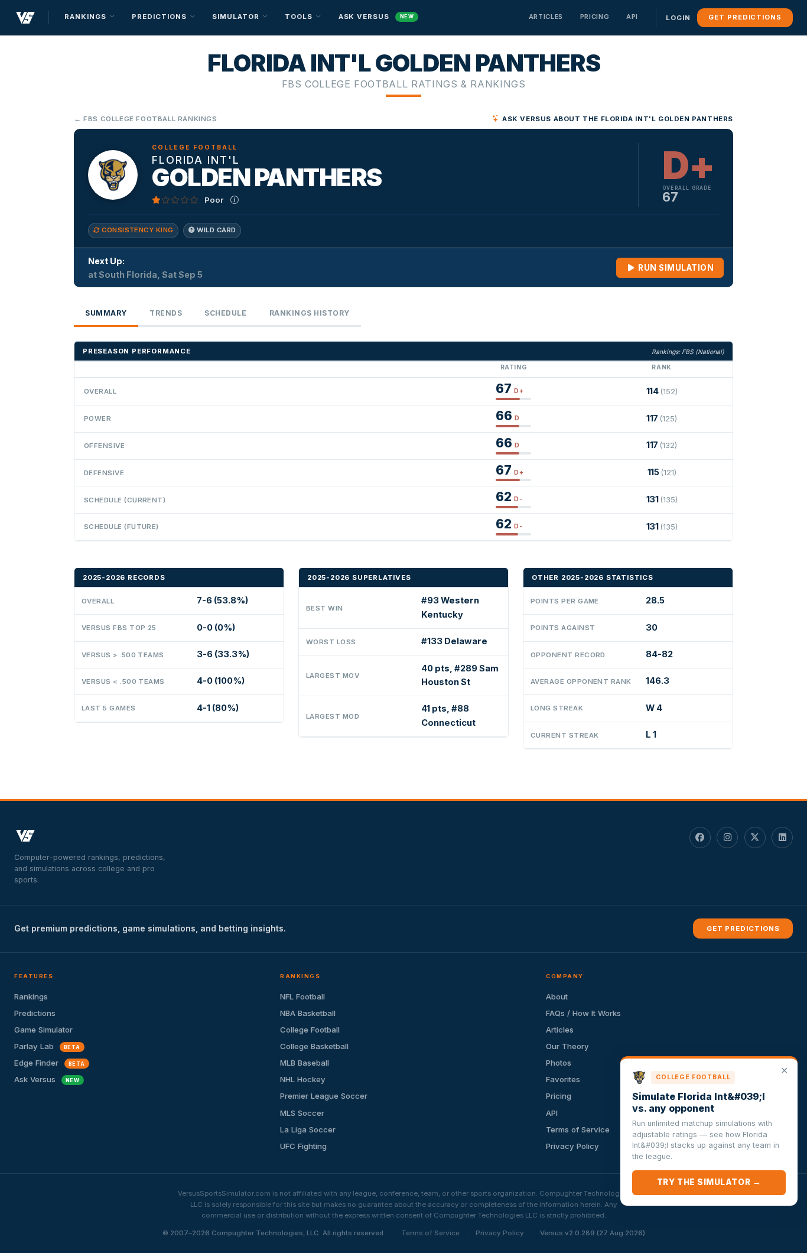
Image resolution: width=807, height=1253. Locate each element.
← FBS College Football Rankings (145, 119)
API (632, 16)
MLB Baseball (304, 1062)
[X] (755, 837)
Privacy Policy (500, 1233)
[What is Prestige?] (234, 199)
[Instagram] (727, 837)
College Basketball (314, 1046)
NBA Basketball (308, 1013)
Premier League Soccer (323, 1096)
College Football (310, 1029)
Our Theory (567, 1046)
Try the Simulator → (709, 1182)
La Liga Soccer (308, 1129)
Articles (546, 16)
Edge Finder (49, 1062)
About (557, 996)
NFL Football (302, 996)
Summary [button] (106, 313)
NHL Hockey (303, 1079)
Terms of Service (430, 1233)
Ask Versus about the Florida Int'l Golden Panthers (617, 119)
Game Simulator (43, 1029)
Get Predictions (744, 17)
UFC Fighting (303, 1146)
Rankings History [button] (309, 313)
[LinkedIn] (782, 837)
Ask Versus (376, 16)
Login (678, 18)
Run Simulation (675, 267)
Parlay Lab (47, 1046)
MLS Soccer (302, 1113)
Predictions (35, 1013)
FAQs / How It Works (583, 1013)
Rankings (31, 996)
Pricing (595, 16)
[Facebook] (700, 837)
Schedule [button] (225, 313)
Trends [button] (165, 313)
